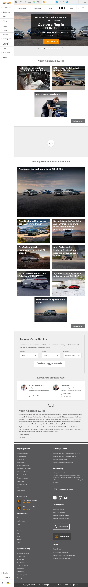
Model (44, 351)
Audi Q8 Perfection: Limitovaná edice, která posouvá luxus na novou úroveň (65, 251)
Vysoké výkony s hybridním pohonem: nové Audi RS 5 (67, 275)
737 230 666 (26, 509)
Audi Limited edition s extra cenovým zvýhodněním (32, 222)
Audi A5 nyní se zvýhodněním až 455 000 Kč (41, 169)
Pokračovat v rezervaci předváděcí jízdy (49, 364)
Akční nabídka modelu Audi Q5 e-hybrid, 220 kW (33, 275)
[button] (39, 48)
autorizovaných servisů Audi (43, 429)
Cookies (76, 585)
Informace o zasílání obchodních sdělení (60, 585)
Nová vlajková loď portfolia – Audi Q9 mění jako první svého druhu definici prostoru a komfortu (68, 225)
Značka (22, 351)
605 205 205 (26, 503)
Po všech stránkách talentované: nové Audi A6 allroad (32, 250)
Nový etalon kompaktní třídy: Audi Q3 (50, 301)
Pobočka (66, 351)
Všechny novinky (78, 121)
